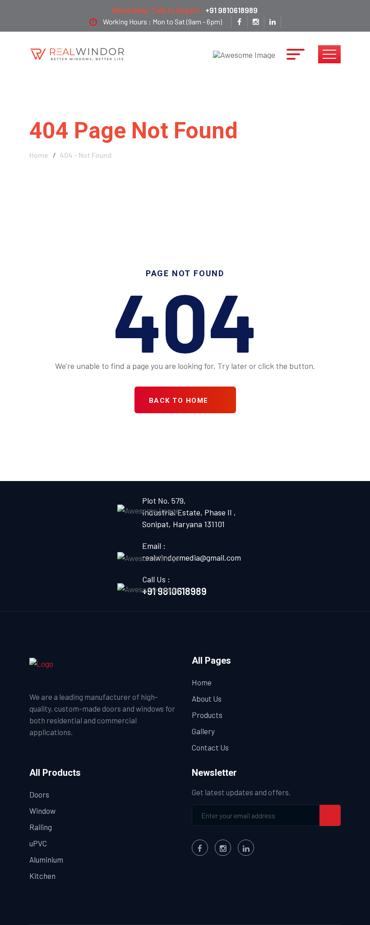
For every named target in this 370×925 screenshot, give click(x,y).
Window (42, 810)
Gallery (203, 731)
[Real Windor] (77, 53)
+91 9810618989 (231, 9)
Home (38, 155)
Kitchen (42, 875)
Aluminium (46, 859)
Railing (40, 826)
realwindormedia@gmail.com (191, 557)
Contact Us (210, 747)
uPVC (38, 843)
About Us (207, 698)
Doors (39, 794)
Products (207, 714)
